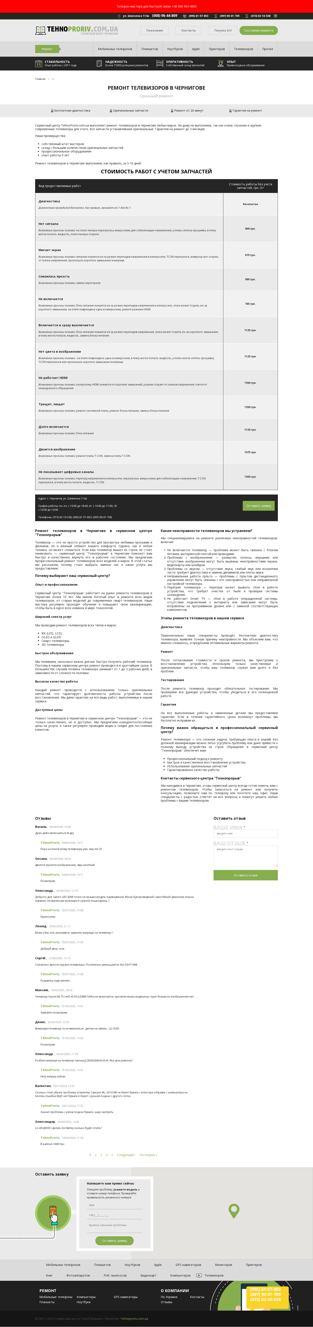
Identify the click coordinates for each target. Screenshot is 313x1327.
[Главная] (76, 30)
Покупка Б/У (223, 30)
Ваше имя (227, 827)
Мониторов (223, 1265)
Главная (40, 79)
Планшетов (149, 49)
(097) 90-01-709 (229, 16)
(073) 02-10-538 (260, 16)
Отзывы (166, 1302)
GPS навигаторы (126, 1297)
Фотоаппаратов (78, 1275)
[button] (234, 1211)
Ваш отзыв (229, 843)
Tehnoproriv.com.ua (134, 1319)
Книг (49, 1275)
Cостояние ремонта (258, 30)
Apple (196, 49)
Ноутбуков (175, 49)
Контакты (188, 30)
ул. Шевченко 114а (136, 16)
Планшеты (47, 1302)
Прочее (267, 49)
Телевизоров (243, 49)
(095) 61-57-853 (198, 16)
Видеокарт (148, 1275)
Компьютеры (86, 1297)
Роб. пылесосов (115, 1275)
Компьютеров (180, 1275)
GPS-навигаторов (188, 1265)
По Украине (169, 1297)
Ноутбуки (83, 1302)
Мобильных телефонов (115, 49)
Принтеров (217, 49)
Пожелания (154, 30)
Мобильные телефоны (55, 1297)
